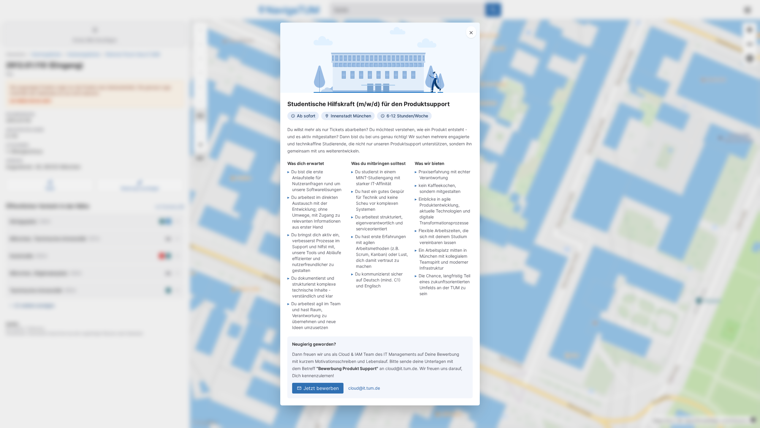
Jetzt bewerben (321, 388)
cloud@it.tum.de (364, 388)
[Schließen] (471, 32)
